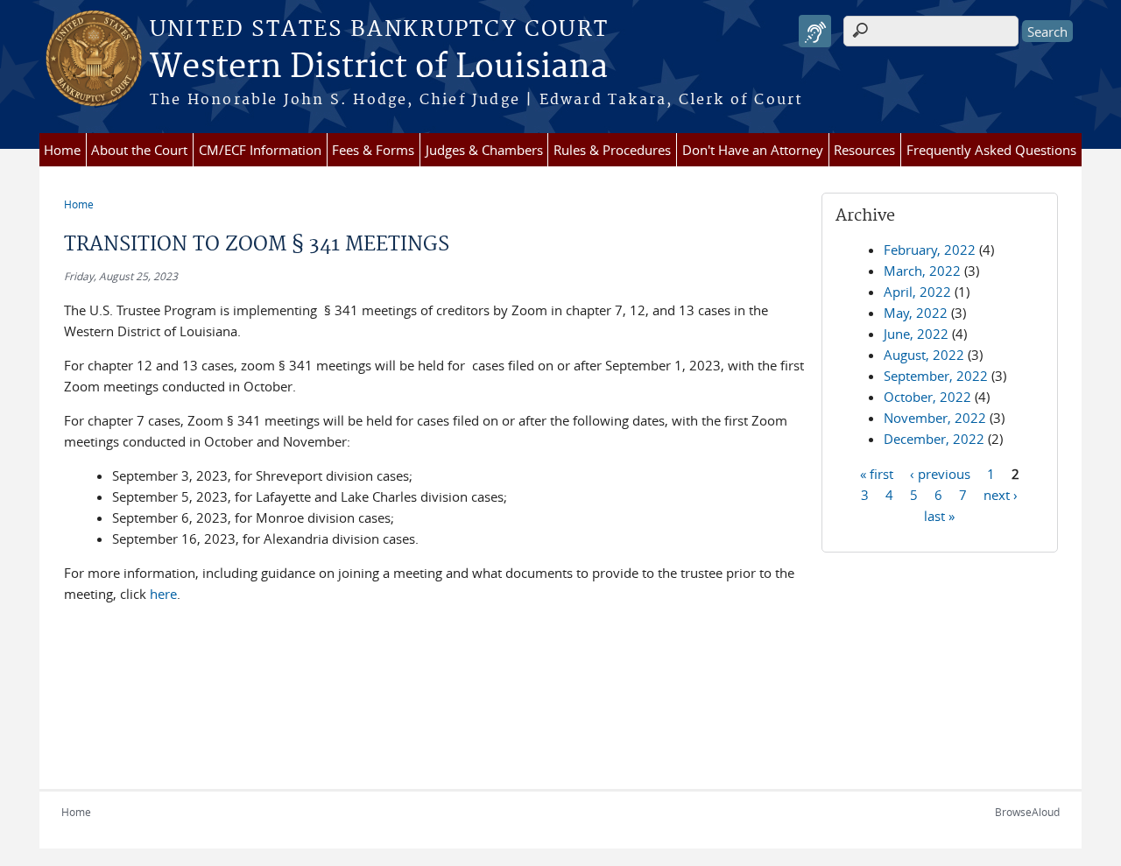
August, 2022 (924, 354)
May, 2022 (916, 312)
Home (62, 149)
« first (876, 473)
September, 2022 (936, 375)
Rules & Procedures (612, 149)
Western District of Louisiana (379, 67)
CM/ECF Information (260, 149)
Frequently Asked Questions (991, 149)
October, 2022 (927, 396)
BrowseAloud (1027, 812)
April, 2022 (917, 291)
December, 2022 (934, 438)
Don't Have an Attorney (752, 149)
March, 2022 (922, 270)
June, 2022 (916, 333)
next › (1001, 494)
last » (939, 515)
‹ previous (940, 473)
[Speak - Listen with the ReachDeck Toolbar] (815, 31)
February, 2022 (930, 249)
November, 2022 (935, 417)
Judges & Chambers (484, 149)
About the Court (139, 149)
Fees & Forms (373, 149)
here (163, 593)
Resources (864, 149)
